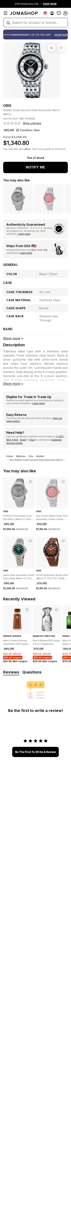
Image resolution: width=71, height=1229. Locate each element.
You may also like (16, 180)
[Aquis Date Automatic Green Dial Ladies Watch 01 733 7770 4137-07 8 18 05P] (30, 541)
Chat (32, 439)
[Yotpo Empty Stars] (12, 123)
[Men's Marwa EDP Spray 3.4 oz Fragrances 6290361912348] (57, 610)
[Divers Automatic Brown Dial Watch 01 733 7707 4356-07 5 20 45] (63, 541)
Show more (11, 383)
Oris (31, 456)
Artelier (40, 456)
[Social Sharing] (51, 48)
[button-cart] (65, 13)
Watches (20, 456)
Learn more (24, 233)
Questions (32, 672)
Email (23, 439)
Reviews (11, 672)
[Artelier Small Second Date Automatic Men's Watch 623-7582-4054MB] (61, 48)
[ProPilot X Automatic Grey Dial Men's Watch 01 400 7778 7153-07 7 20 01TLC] (30, 482)
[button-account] (52, 13)
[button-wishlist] (58, 13)
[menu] (5, 13)
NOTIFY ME (35, 167)
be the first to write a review (35, 752)
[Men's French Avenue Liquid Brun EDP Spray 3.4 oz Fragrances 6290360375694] (27, 610)
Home (9, 456)
